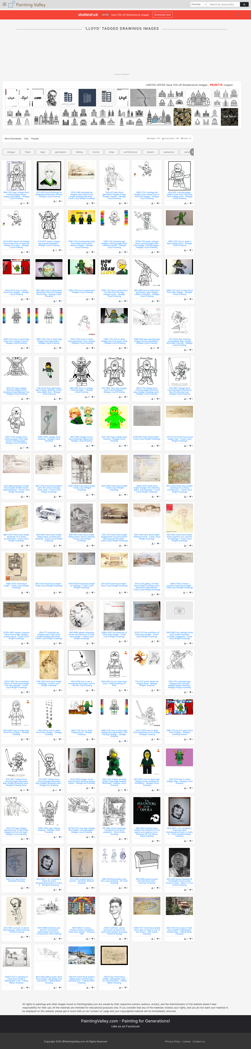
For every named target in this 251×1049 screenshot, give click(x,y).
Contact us (199, 1041)
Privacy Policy (173, 1041)
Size (26, 138)
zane (186, 152)
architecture (130, 152)
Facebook (133, 1026)
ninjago (11, 152)
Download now (162, 14)
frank (28, 152)
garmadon (60, 152)
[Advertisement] (121, 53)
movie (96, 152)
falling (79, 152)
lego (42, 152)
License (186, 1041)
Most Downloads (13, 138)
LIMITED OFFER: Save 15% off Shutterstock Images (176, 84)
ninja (111, 152)
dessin (150, 152)
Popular (35, 138)
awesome (169, 152)
